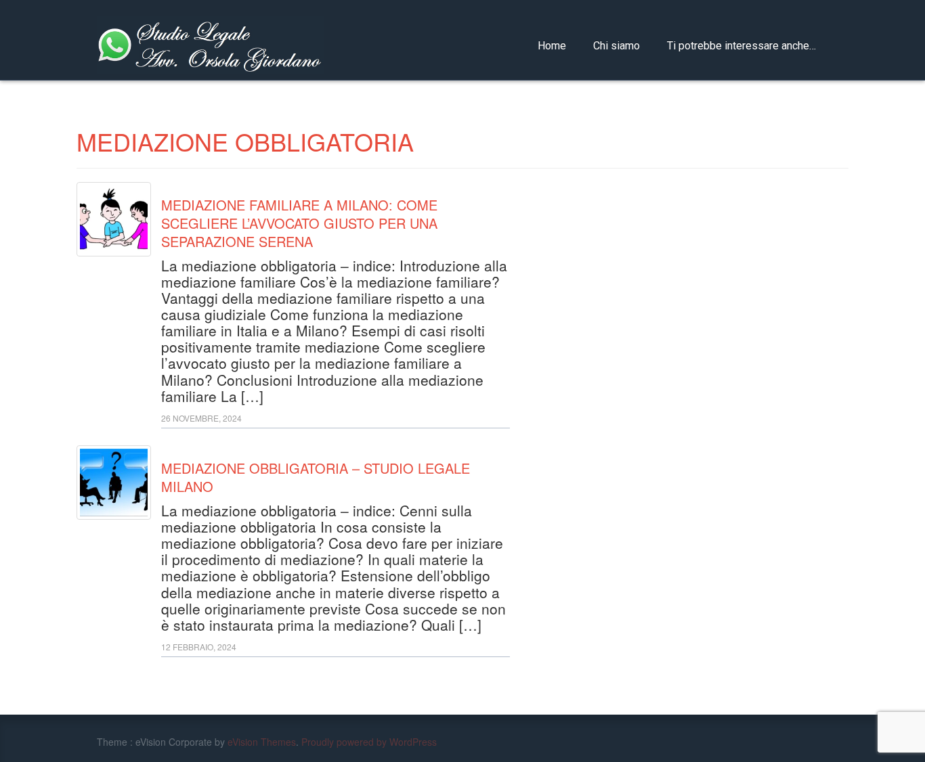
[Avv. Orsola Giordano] (210, 42)
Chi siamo (616, 45)
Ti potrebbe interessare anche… (741, 45)
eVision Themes (262, 741)
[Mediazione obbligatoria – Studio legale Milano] (114, 482)
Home (552, 45)
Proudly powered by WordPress (369, 741)
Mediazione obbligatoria (245, 141)
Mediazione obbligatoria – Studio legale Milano (315, 477)
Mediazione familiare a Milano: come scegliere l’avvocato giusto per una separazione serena (299, 223)
